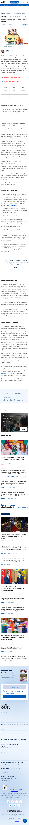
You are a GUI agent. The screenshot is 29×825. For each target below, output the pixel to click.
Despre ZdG (4, 712)
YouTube (12, 801)
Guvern (6, 513)
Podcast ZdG (17, 739)
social (11, 747)
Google (10, 805)
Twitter (14, 805)
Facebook (16, 801)
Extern (21, 724)
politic (6, 747)
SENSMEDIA (17, 821)
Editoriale (3, 742)
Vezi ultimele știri (22, 507)
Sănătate (10, 739)
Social (2, 487)
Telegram (8, 801)
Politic (3, 498)
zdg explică (18, 393)
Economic (3, 553)
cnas (7, 393)
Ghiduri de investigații (6, 781)
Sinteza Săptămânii (10, 476)
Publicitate (4, 715)
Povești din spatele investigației (9, 778)
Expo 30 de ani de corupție (13, 765)
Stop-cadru (17, 768)
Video (6, 463)
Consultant (4, 746)
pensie (11, 393)
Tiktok (18, 805)
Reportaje (8, 762)
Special (3, 759)
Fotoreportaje (20, 762)
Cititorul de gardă (13, 744)
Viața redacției (10, 742)
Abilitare (3, 762)
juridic (2, 747)
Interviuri (3, 765)
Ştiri (2, 721)
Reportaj (8, 768)
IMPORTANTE (9, 13)
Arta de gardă (4, 744)
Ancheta (3, 776)
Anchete (3, 768)
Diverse (26, 724)
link (4, 425)
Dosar (7, 776)
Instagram (20, 801)
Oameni (14, 762)
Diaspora (23, 739)
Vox (12, 768)
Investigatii (4, 772)
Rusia (15, 513)
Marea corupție (13, 776)
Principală (3, 13)
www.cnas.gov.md (12, 205)
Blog (2, 736)
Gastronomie (18, 742)
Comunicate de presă (6, 593)
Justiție (3, 724)
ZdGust (3, 752)
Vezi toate (16, 435)
